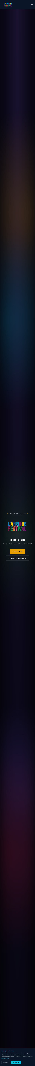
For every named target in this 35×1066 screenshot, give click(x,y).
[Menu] (32, 4)
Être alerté (17, 552)
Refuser (5, 1062)
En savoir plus (5, 1058)
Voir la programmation (17, 558)
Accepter (16, 1062)
